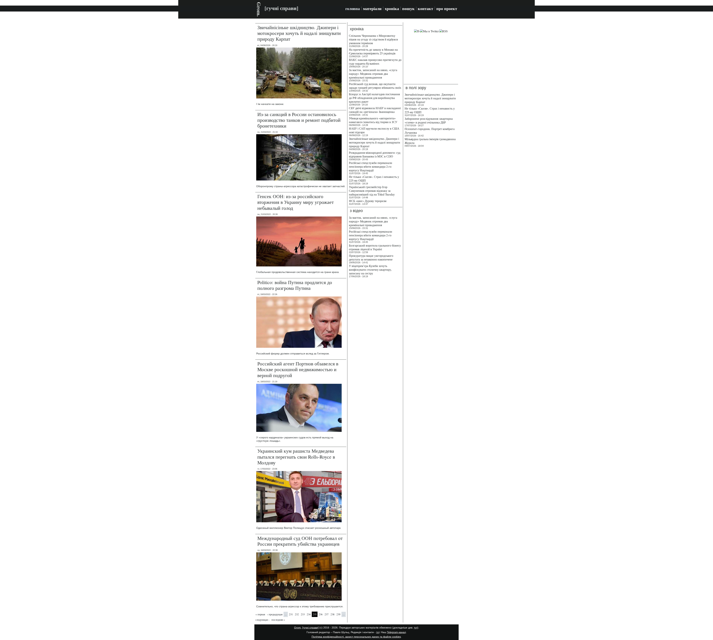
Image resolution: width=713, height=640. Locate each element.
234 (309, 614)
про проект (446, 9)
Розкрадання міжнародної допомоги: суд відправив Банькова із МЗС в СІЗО (374, 154)
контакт (425, 9)
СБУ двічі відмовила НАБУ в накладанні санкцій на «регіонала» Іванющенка (375, 110)
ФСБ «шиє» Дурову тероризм (367, 201)
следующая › (262, 619)
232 (297, 614)
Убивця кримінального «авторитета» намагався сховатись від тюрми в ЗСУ (373, 120)
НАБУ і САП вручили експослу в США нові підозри (374, 130)
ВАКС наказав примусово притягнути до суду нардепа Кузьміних (375, 61)
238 (332, 614)
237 (326, 614)
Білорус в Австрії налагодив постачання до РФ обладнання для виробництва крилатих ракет (374, 97)
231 (291, 614)
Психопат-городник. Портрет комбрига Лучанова (430, 130)
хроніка (392, 9)
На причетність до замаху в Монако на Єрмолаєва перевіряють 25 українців (373, 51)
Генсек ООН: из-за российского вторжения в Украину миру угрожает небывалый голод (295, 202)
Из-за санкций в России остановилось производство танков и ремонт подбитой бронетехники (299, 120)
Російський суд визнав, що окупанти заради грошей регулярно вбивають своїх (375, 85)
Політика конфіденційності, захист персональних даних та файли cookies (356, 636)
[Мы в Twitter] (429, 31)
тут (415, 627)
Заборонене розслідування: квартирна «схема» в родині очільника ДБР (429, 120)
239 (338, 614)
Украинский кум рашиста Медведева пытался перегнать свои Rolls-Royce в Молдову (296, 456)
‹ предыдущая (274, 614)
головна (352, 9)
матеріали (372, 9)
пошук (408, 9)
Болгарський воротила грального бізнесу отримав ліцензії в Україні (375, 247)
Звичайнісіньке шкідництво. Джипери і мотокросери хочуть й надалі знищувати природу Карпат (299, 33)
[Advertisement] (432, 58)
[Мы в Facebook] (416, 31)
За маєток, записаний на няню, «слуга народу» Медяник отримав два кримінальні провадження (373, 73)
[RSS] (443, 31)
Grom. (259, 9)
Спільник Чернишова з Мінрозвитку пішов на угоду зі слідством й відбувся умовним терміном (373, 39)
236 (321, 614)
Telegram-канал (396, 632)
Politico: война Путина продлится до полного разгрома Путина (294, 285)
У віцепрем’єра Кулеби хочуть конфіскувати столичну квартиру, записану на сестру (370, 269)
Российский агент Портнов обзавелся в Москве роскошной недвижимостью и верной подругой (297, 369)
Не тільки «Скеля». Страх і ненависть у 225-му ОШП (374, 178)
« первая (260, 614)
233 (303, 614)
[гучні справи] (310, 627)
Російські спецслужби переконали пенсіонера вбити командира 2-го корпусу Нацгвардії (370, 166)
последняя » (278, 619)
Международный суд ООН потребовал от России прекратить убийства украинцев (300, 541)
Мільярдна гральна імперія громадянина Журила (430, 141)
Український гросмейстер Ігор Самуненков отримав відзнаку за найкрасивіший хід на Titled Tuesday (372, 190)
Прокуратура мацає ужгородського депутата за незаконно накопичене (371, 257)
